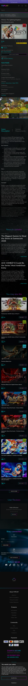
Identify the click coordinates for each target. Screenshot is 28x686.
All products (7, 14)
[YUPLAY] (4, 5)
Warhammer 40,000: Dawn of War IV (10, 313)
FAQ (14, 630)
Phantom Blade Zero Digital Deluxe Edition (11, 384)
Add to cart (19, 40)
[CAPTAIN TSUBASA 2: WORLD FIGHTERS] (14, 446)
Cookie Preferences (14, 602)
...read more (23, 256)
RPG (17, 83)
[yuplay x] (18, 565)
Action (13, 14)
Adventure (9, 83)
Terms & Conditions (10, 541)
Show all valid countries (14, 54)
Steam (5, 48)
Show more (14, 491)
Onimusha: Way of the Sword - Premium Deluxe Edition (12, 431)
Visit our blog (14, 557)
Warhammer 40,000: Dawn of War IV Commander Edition (13, 337)
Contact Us (14, 632)
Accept (9, 541)
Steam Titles (14, 617)
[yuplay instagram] (14, 565)
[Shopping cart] (22, 5)
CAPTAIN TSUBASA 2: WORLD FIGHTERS (11, 455)
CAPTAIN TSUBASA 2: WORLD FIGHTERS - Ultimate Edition (12, 479)
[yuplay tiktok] (10, 565)
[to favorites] (24, 41)
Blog (14, 625)
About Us (14, 595)
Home (2, 14)
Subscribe (5, 545)
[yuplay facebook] (22, 565)
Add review (14, 514)
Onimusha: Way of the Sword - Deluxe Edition (12, 408)
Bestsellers (14, 612)
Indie (13, 83)
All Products (14, 610)
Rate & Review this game (7, 22)
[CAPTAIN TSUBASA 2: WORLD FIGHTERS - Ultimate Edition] (14, 470)
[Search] (26, 10)
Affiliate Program (14, 628)
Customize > (14, 683)
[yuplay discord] (6, 565)
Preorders (14, 615)
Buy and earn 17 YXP (21, 43)
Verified (3, 95)
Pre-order (22, 317)
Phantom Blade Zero (6, 361)
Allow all (14, 678)
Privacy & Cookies (14, 600)
